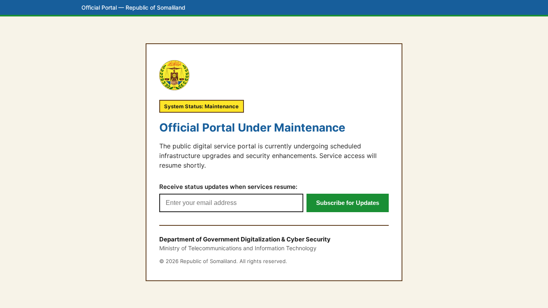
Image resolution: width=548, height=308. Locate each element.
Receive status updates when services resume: (228, 186)
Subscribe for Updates (347, 202)
